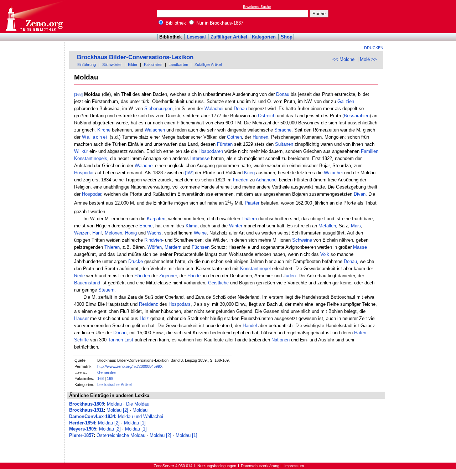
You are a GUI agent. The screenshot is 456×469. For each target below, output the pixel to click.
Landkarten (178, 64)
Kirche (103, 130)
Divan (360, 194)
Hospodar (84, 172)
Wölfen (154, 247)
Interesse (199, 158)
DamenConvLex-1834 (92, 416)
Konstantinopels (90, 158)
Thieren (112, 247)
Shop (286, 37)
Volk (324, 254)
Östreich (266, 115)
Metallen (327, 225)
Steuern (106, 290)
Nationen (280, 339)
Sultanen (284, 144)
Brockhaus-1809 (86, 404)
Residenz (148, 304)
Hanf (97, 233)
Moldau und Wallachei (140, 416)
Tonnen (115, 339)
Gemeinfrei (106, 372)
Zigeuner (168, 275)
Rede (79, 275)
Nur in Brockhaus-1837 (219, 23)
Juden (289, 275)
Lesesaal (196, 37)
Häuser (81, 318)
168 (100, 378)
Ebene (145, 225)
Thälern (249, 218)
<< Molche (343, 59)
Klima (191, 225)
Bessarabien (356, 115)
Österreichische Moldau (121, 435)
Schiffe (81, 339)
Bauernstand (87, 282)
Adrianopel (267, 179)
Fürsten (225, 144)
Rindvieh (153, 240)
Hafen (360, 332)
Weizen (81, 233)
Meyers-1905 (82, 429)
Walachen (155, 130)
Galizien (345, 101)
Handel (194, 275)
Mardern (173, 247)
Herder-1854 (82, 423)
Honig (131, 233)
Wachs (154, 233)
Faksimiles (153, 64)
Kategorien (264, 37)
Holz (144, 318)
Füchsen (200, 247)
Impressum (294, 466)
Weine (200, 233)
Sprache (282, 130)
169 (110, 378)
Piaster (252, 203)
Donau (282, 94)
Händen (142, 275)
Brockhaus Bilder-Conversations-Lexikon (135, 57)
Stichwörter (112, 64)
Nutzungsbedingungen (216, 466)
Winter (235, 225)
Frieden (240, 179)
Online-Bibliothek (34, 16)
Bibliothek (175, 23)
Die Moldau (137, 404)
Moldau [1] (135, 423)
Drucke (135, 261)
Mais (356, 225)
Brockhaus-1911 (86, 410)
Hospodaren (210, 151)
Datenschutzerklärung (260, 466)
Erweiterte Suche (257, 7)
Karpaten (156, 218)
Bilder (133, 64)
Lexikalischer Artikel (114, 384)
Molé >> (368, 59)
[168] (78, 94)
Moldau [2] (117, 410)
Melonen (113, 233)
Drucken (373, 48)
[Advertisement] (423, 16)
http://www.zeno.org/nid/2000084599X (129, 366)
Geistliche (218, 282)
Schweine (302, 240)
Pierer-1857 (81, 435)
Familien (369, 151)
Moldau (114, 404)
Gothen (234, 137)
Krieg (249, 172)
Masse (360, 247)
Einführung (86, 64)
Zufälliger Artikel (229, 37)
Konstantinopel (255, 268)
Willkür (81, 151)
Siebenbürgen (158, 108)
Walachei (213, 108)
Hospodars (180, 304)
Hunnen (260, 137)
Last (128, 339)
